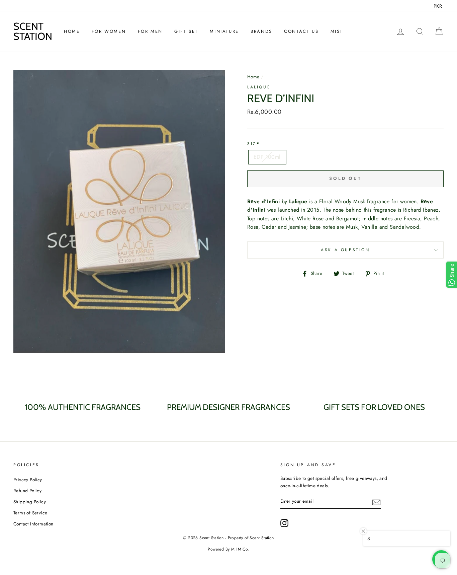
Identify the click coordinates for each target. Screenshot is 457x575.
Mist (337, 31)
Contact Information (33, 523)
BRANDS (261, 31)
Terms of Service (30, 512)
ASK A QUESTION (345, 250)
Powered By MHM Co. (228, 549)
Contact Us (301, 31)
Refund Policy (27, 490)
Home (72, 31)
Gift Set (186, 31)
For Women (109, 31)
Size (253, 144)
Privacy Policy (27, 479)
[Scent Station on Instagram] (284, 523)
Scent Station (32, 31)
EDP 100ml (267, 157)
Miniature (224, 31)
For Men (150, 31)
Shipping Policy (29, 501)
